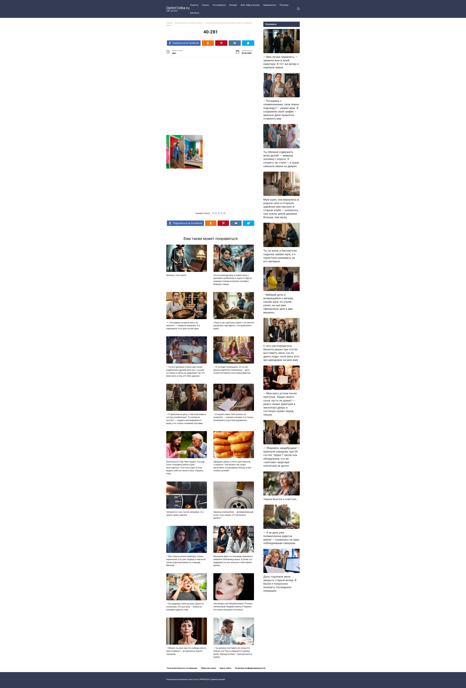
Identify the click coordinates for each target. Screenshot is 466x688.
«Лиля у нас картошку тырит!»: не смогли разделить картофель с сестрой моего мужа (233, 325)
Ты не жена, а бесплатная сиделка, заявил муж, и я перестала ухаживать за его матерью (280, 256)
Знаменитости (269, 5)
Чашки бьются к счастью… (280, 499)
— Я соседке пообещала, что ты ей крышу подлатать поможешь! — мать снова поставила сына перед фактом (231, 370)
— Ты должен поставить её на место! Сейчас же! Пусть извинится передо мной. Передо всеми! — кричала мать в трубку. (232, 652)
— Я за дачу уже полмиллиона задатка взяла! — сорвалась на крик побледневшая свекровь (281, 538)
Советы (205, 5)
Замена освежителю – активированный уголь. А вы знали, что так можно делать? (233, 515)
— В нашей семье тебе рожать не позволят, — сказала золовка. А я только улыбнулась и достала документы (233, 417)
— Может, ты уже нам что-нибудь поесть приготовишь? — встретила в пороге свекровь (186, 651)
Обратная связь (208, 668)
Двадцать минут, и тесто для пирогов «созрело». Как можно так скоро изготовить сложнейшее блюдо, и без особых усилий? (232, 466)
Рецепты (194, 5)
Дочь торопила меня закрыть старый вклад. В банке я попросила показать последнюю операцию (279, 583)
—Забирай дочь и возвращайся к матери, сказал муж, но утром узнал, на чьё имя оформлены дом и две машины (278, 303)
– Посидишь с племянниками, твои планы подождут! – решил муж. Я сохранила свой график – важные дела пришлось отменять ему (281, 109)
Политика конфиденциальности (250, 668)
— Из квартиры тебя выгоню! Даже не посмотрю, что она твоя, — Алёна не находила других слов (185, 606)
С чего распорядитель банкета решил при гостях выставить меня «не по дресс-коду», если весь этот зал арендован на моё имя (281, 353)
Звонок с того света (176, 275)
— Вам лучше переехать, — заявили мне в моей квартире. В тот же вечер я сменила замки (281, 62)
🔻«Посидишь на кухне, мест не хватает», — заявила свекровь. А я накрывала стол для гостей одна (183, 325)
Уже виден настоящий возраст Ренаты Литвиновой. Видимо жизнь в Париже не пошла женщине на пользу (232, 606)
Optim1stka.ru (177, 8)
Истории (233, 5)
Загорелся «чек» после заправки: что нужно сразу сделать (184, 513)
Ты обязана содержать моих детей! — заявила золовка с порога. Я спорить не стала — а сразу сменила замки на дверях (281, 159)
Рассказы (284, 5)
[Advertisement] (210, 78)
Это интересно (219, 5)
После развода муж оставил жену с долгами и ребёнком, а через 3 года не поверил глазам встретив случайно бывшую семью (232, 279)
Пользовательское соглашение (182, 668)
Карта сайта (225, 668)
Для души (194, 13)
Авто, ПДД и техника (250, 5)
